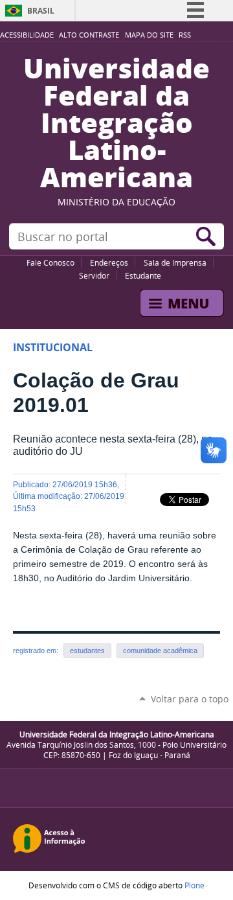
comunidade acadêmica (160, 650)
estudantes (87, 650)
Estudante (143, 275)
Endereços (109, 262)
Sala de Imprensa (175, 262)
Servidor (94, 275)
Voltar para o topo (189, 699)
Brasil (40, 10)
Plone (194, 885)
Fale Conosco (50, 262)
